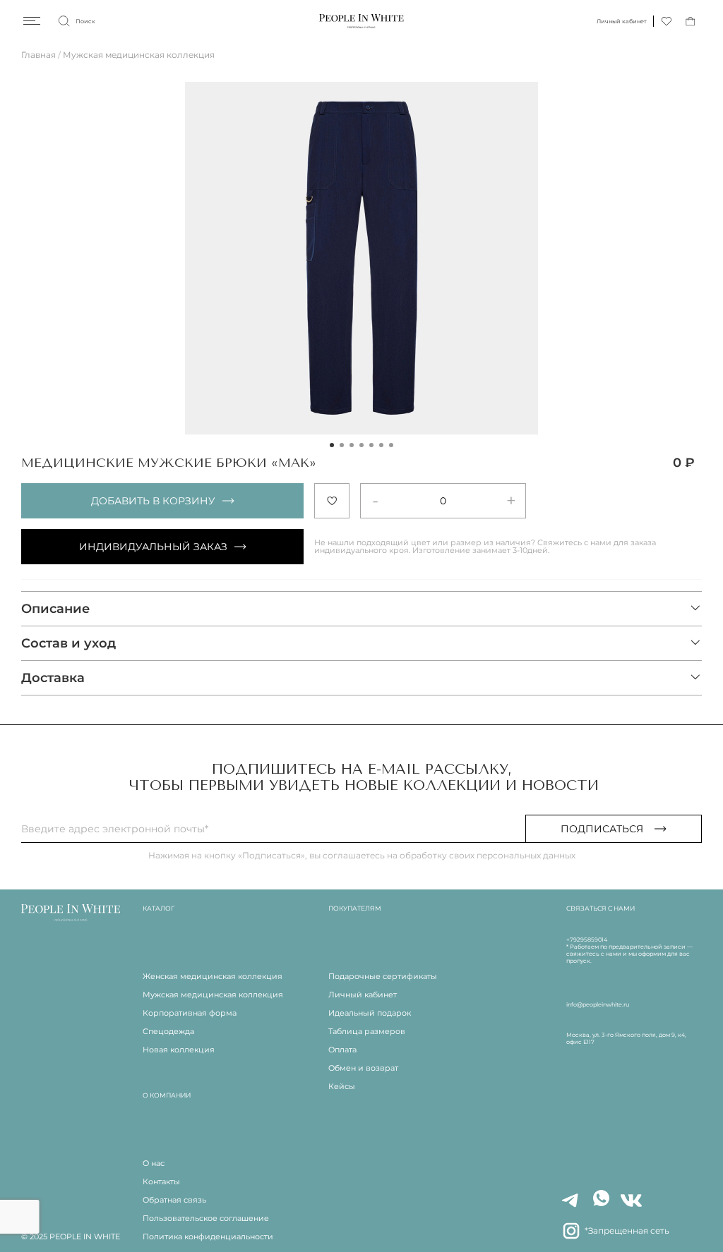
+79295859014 (586, 939)
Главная (38, 54)
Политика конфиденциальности (208, 1236)
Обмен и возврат (363, 1068)
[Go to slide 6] (381, 445)
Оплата (342, 1050)
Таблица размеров (366, 1031)
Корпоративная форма (190, 1013)
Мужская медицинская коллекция (139, 54)
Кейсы (341, 1086)
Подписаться (602, 828)
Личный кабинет (362, 994)
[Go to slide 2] (342, 445)
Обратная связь (174, 1200)
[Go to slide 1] (332, 445)
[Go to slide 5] (371, 445)
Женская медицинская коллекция (212, 976)
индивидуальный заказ (153, 546)
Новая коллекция (179, 1050)
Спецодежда (168, 1031)
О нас (154, 1163)
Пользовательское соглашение (206, 1218)
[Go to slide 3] (351, 445)
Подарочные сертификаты (382, 976)
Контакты (161, 1181)
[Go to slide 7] (391, 445)
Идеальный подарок (369, 1013)
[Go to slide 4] (361, 445)
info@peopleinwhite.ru (597, 1004)
